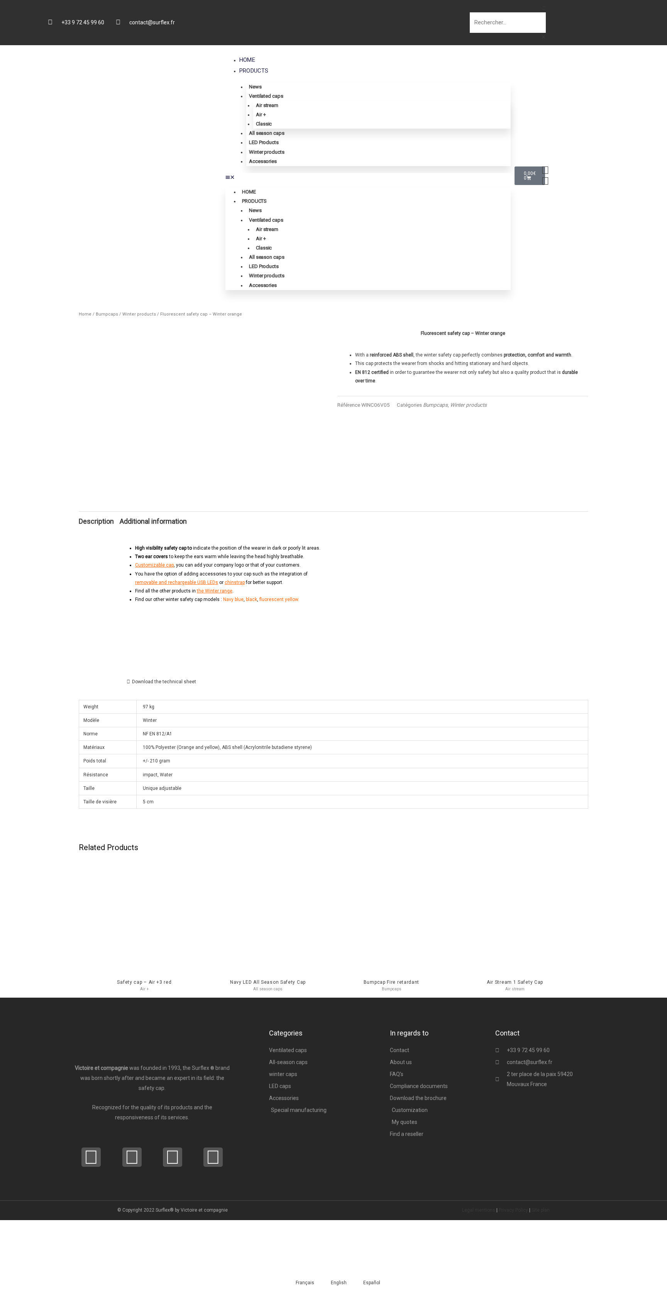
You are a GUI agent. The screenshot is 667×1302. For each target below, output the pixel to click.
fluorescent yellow (278, 599)
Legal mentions (478, 1210)
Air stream (267, 105)
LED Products (264, 142)
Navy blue (233, 599)
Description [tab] (96, 521)
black (251, 599)
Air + (261, 114)
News (255, 87)
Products (254, 70)
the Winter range (214, 591)
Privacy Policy (513, 1210)
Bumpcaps (107, 314)
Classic (264, 124)
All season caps (266, 133)
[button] (393, 8)
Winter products (266, 152)
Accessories (263, 161)
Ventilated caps (266, 96)
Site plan (541, 1210)
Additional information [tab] (153, 521)
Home (247, 59)
